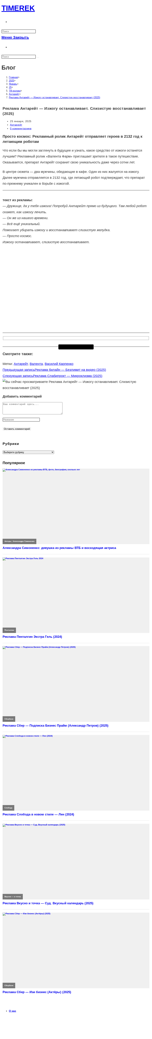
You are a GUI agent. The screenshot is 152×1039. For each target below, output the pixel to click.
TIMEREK (18, 8)
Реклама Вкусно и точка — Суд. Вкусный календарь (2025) (48, 903)
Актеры (7, 541)
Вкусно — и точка (12, 897)
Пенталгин (9, 630)
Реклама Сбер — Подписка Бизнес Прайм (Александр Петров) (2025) (55, 725)
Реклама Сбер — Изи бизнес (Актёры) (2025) (37, 992)
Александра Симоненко (23, 541)
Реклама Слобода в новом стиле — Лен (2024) (38, 814)
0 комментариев (20, 128)
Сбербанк (8, 719)
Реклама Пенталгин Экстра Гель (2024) (32, 637)
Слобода (8, 808)
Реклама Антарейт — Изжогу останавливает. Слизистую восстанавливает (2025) (54, 97)
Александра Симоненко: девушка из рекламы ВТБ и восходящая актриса (59, 548)
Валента (36, 364)
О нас (12, 1010)
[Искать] (38, 57)
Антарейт (16, 124)
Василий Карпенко (59, 364)
